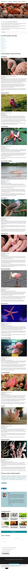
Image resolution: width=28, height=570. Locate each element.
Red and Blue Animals (12, 479)
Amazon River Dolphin (4, 41)
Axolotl (2, 49)
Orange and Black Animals (20, 478)
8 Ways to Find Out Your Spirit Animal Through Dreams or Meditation (14, 527)
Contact (8, 559)
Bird (5, 77)
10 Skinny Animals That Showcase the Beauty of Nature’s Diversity (14, 519)
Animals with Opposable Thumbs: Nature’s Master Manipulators (23, 527)
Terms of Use (14, 559)
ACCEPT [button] (7, 568)
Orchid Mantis (3, 40)
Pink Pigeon (2, 42)
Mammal (6, 254)
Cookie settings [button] (3, 568)
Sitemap (11, 559)
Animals (3, 13)
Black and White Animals (5, 478)
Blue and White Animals (5, 479)
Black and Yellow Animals (12, 478)
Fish (6, 393)
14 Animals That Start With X (23, 518)
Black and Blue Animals (19, 479)
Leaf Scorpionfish (3, 48)
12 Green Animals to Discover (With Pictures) (5, 526)
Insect (6, 147)
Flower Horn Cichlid (3, 47)
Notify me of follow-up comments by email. (7, 549)
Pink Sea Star (3, 46)
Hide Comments (13, 531)
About (6, 559)
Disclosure (21, 559)
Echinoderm (7, 324)
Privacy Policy (18, 559)
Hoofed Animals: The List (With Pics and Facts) (5, 519)
